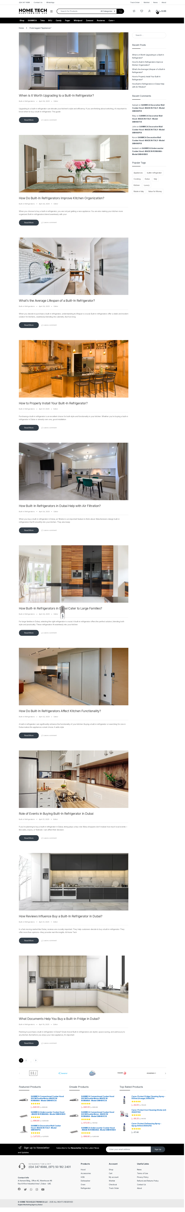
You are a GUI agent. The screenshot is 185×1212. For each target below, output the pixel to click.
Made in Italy (139, 191)
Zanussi (89, 20)
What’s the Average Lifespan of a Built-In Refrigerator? (57, 300)
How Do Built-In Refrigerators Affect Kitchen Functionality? (60, 711)
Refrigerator (86, 1188)
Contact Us (38, 2)
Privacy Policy (143, 1177)
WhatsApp (50, 2)
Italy (155, 179)
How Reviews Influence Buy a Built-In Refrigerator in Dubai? (60, 916)
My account (113, 1177)
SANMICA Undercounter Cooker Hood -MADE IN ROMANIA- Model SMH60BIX (147, 151)
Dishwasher (85, 1181)
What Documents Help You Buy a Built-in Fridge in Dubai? (59, 1019)
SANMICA (32, 20)
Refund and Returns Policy (148, 1181)
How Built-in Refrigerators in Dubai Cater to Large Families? (60, 608)
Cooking (137, 179)
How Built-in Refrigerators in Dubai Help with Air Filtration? (60, 506)
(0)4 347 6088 (24, 2)
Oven (83, 1184)
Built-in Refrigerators (27, 101)
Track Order (135, 2)
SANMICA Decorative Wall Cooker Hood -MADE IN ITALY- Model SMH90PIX (148, 140)
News (155, 2)
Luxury (146, 185)
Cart (110, 1173)
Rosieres (101, 20)
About (164, 2)
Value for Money (155, 191)
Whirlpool (78, 20)
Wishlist (147, 2)
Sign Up (158, 1149)
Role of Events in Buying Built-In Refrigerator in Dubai (56, 813)
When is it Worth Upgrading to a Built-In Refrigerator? (56, 95)
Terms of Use (142, 1173)
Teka (42, 20)
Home (21, 28)
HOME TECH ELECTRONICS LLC (34, 1202)
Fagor (67, 20)
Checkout (113, 1184)
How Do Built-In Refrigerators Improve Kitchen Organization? (61, 198)
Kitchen (137, 185)
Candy (58, 20)
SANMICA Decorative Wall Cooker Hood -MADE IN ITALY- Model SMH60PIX (148, 108)
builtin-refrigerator (154, 173)
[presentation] (165, 1073)
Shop (22, 20)
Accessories (86, 1173)
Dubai (147, 179)
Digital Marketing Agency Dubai (30, 1205)
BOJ (50, 20)
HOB (83, 1177)
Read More (28, 120)
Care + (112, 20)
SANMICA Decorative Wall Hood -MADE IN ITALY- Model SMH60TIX (147, 119)
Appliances (138, 173)
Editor (56, 101)
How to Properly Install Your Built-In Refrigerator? (53, 403)
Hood (83, 1169)
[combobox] (78, 11)
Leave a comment (50, 120)
